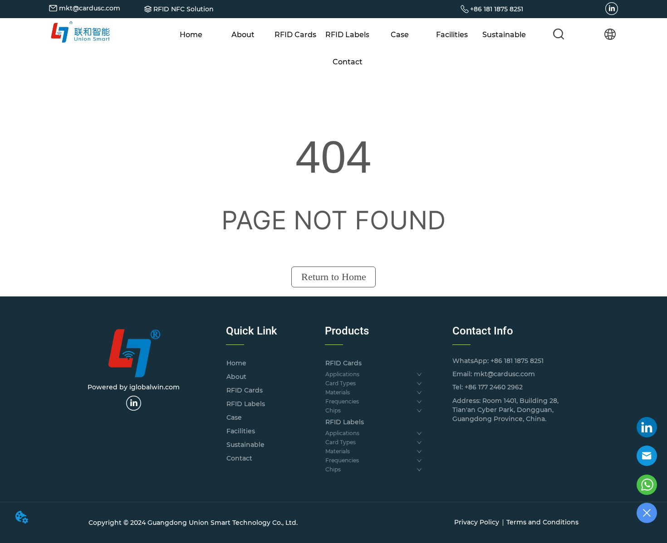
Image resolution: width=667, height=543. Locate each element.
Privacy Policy (476, 522)
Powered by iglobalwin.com (134, 387)
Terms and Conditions (542, 522)
